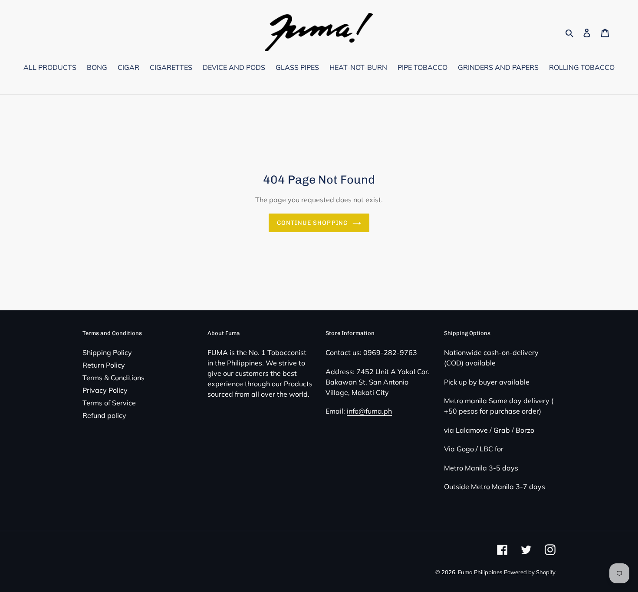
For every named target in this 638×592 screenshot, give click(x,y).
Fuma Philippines (480, 572)
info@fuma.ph (369, 411)
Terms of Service (109, 402)
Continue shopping (312, 223)
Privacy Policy (105, 390)
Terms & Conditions (113, 377)
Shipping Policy (107, 352)
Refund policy (104, 415)
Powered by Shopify (530, 572)
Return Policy (103, 365)
